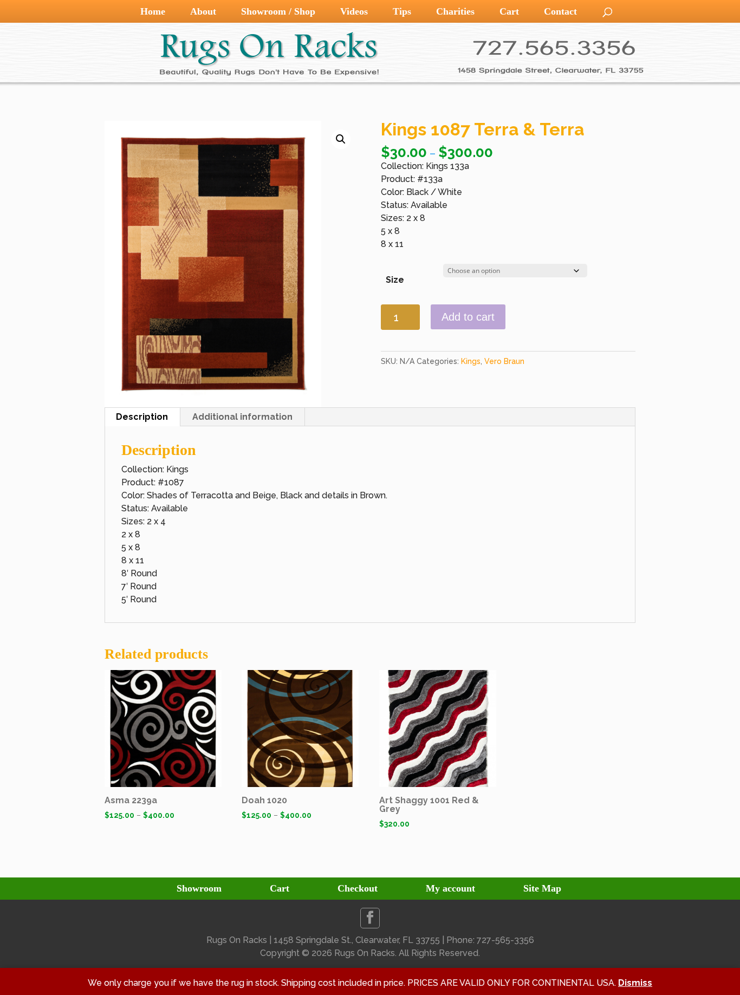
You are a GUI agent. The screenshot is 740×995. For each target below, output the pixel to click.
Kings (471, 361)
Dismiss (635, 983)
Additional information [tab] (242, 417)
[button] (340, 139)
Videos (354, 11)
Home (152, 11)
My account (450, 888)
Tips (402, 11)
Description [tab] (142, 417)
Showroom (199, 888)
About (203, 11)
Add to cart (468, 317)
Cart (509, 11)
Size (395, 280)
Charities (455, 11)
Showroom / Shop (278, 11)
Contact (560, 11)
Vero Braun (504, 361)
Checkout (357, 888)
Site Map (542, 888)
